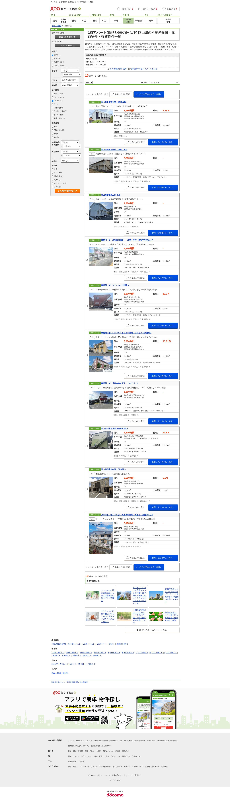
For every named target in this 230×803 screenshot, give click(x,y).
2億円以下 (66, 655)
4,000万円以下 (100, 652)
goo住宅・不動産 (55, 740)
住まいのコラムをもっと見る (153, 630)
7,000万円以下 (142, 652)
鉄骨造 (56, 134)
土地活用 (81, 761)
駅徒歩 (54, 161)
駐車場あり (58, 187)
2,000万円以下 (72, 652)
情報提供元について (58, 682)
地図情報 (164, 767)
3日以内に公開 (59, 62)
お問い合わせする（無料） (163, 142)
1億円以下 (56, 655)
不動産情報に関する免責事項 (77, 682)
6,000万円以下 (128, 652)
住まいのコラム (137, 767)
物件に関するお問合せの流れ (134, 741)
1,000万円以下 (58, 652)
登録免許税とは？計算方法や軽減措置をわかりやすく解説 (171, 616)
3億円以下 (76, 655)
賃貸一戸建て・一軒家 (93, 751)
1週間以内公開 (59, 66)
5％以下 (55, 664)
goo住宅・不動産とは (76, 741)
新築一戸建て (99, 756)
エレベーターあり (60, 183)
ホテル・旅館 (58, 115)
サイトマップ (128, 775)
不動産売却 (72, 761)
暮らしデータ (117, 767)
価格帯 (54, 71)
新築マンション (73, 756)
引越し (75, 767)
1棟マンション (59, 97)
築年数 (54, 85)
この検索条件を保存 (118, 69)
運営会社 (138, 775)
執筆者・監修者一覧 (152, 767)
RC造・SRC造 (59, 130)
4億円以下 (87, 655)
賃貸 (69, 751)
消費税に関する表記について (101, 746)
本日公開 (57, 58)
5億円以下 (97, 655)
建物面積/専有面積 (56, 143)
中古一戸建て (110, 756)
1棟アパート (58, 101)
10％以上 (72, 664)
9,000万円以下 (170, 652)
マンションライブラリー (88, 767)
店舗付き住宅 (58, 108)
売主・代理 (58, 173)
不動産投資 (126, 756)
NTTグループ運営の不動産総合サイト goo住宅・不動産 (71, 2)
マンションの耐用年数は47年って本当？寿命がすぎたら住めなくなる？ (107, 616)
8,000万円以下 (156, 652)
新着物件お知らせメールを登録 (144, 69)
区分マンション (59, 94)
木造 (55, 127)
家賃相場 (125, 751)
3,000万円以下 (86, 652)
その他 (56, 137)
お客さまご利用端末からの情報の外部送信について (104, 741)
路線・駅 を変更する (67, 37)
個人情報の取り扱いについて (78, 746)
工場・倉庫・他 (59, 118)
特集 (69, 767)
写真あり (57, 180)
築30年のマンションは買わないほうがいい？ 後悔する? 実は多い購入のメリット (172, 595)
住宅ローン (136, 756)
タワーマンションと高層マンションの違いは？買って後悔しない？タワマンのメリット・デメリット (139, 595)
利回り (54, 80)
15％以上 (82, 664)
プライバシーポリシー (95, 775)
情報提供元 (151, 741)
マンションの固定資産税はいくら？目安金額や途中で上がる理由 (107, 595)
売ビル (56, 104)
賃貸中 (56, 169)
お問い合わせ (117, 775)
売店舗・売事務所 (60, 111)
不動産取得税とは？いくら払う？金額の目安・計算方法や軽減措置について (139, 616)
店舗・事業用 (78, 751)
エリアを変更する (67, 45)
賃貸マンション (108, 751)
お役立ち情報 (53, 766)
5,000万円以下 (114, 652)
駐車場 (118, 751)
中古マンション (86, 756)
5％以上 (63, 664)
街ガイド (127, 767)
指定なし (57, 55)
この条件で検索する (66, 191)
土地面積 (55, 151)
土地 (118, 756)
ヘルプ (107, 775)
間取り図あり (58, 176)
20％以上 (91, 664)
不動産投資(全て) (59, 644)
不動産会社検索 (104, 767)
